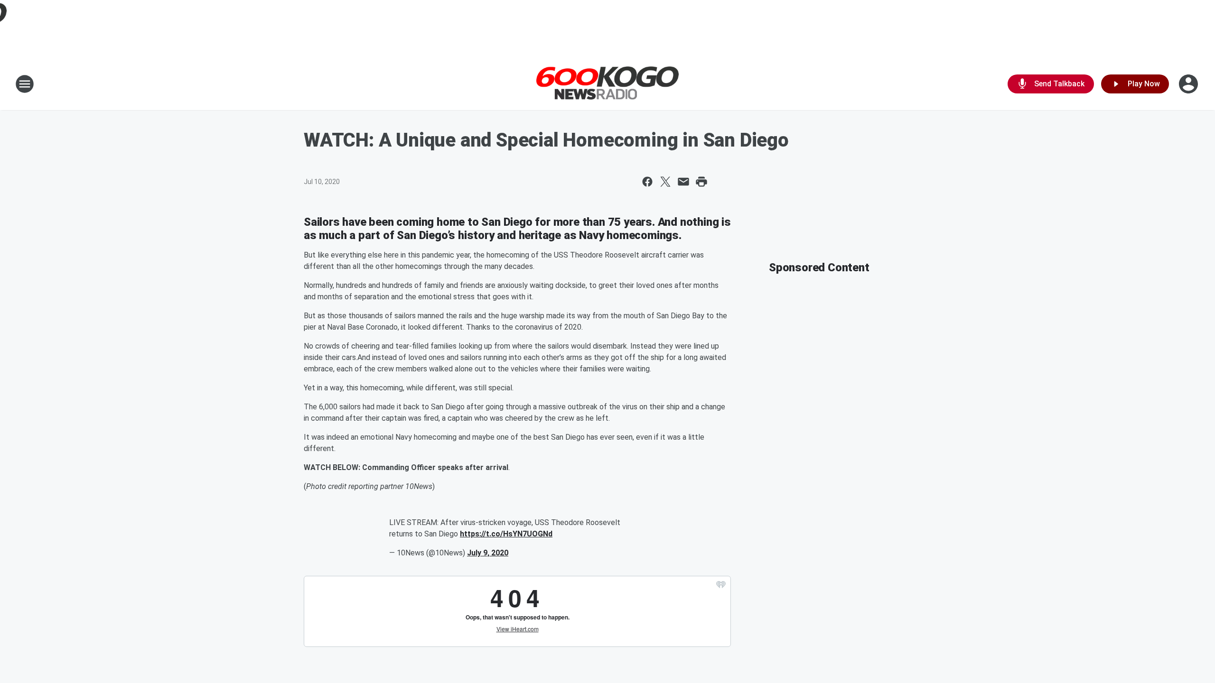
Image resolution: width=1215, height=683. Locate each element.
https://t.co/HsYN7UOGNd (506, 533)
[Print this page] (701, 181)
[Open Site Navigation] (24, 83)
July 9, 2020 (487, 552)
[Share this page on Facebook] (647, 181)
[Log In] (1189, 83)
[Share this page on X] (665, 181)
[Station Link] (607, 84)
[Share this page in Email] (683, 181)
